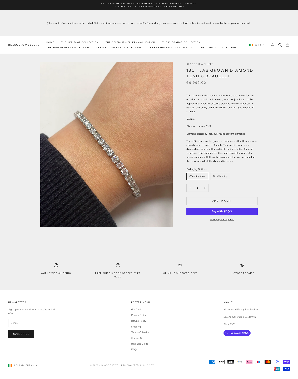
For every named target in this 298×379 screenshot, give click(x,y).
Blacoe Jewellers (200, 64)
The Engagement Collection (67, 47)
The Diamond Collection (217, 47)
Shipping (136, 326)
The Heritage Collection (80, 42)
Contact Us (137, 338)
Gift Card (136, 309)
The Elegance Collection (181, 42)
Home (50, 42)
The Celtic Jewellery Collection (130, 42)
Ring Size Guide (139, 343)
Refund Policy (138, 320)
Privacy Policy (138, 315)
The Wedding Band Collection (118, 47)
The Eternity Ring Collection (170, 47)
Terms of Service (140, 332)
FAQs (134, 349)
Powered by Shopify (140, 365)
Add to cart (222, 200)
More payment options (222, 219)
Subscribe (21, 334)
